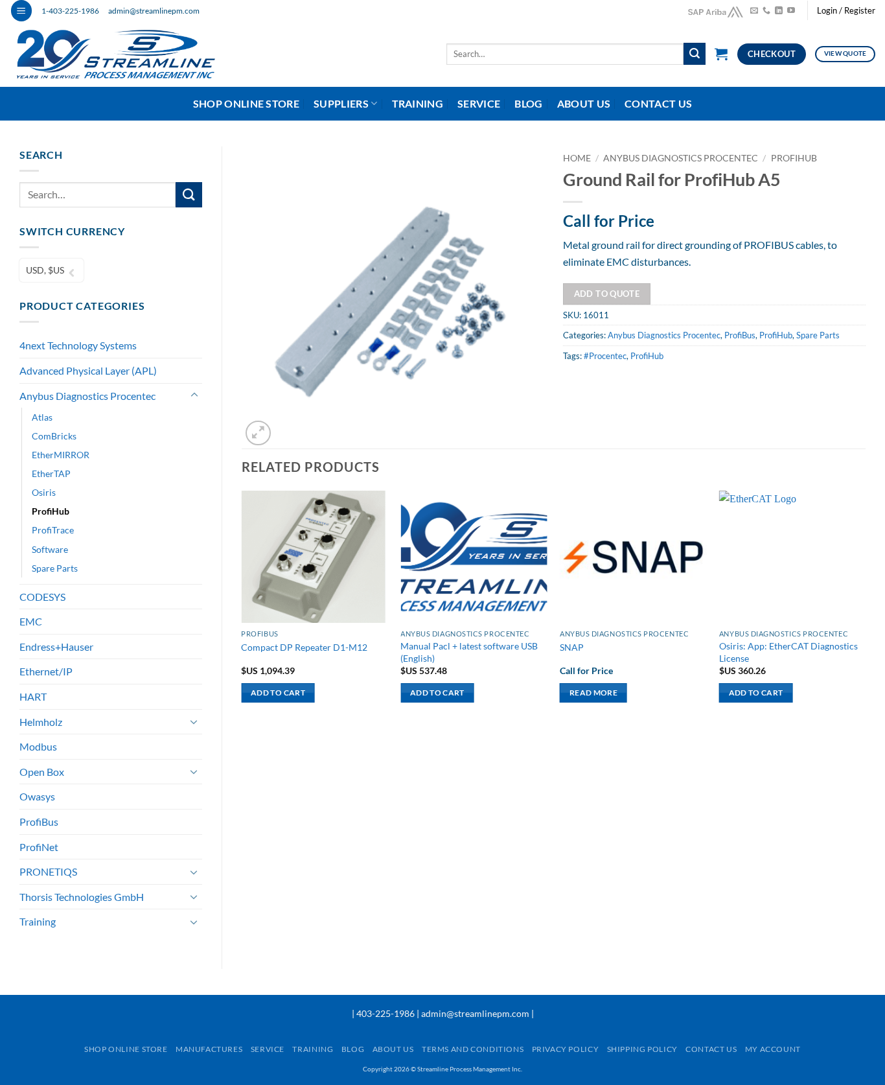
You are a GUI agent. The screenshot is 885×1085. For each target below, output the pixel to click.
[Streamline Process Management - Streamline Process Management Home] (125, 54)
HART (33, 696)
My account (773, 1049)
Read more (593, 692)
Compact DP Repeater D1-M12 (304, 647)
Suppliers (341, 103)
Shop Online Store (246, 103)
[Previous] (242, 608)
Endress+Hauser (56, 646)
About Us (584, 103)
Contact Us (658, 103)
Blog (528, 103)
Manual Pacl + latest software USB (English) (469, 652)
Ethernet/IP (46, 671)
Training (418, 103)
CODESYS (42, 596)
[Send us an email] (754, 11)
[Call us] (766, 11)
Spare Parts (55, 568)
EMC (30, 621)
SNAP (572, 647)
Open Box (41, 771)
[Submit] (695, 54)
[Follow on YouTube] (791, 11)
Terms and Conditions (472, 1049)
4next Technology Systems (78, 345)
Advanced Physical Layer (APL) (88, 370)
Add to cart (278, 692)
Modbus (38, 746)
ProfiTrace (53, 529)
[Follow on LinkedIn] (779, 11)
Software (50, 549)
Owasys (37, 796)
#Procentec (605, 356)
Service (478, 103)
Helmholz (40, 722)
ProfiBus (38, 821)
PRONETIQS (48, 871)
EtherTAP (51, 473)
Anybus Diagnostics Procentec (87, 396)
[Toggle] (194, 395)
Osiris (44, 492)
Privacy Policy (565, 1049)
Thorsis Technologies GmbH (81, 897)
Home (577, 158)
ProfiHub (50, 511)
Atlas (42, 417)
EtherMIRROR (60, 454)
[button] (21, 10)
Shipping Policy (642, 1049)
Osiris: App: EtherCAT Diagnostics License (788, 652)
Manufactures (209, 1049)
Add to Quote (607, 293)
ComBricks (54, 435)
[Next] (865, 608)
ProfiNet (38, 847)
